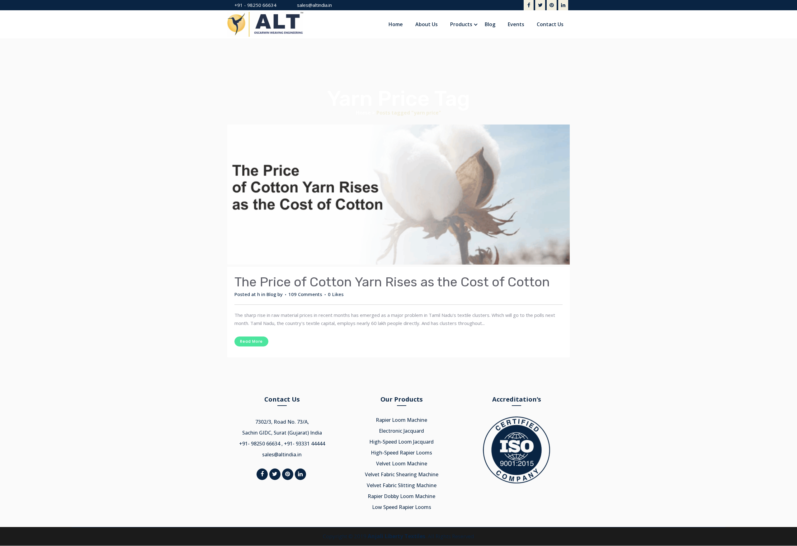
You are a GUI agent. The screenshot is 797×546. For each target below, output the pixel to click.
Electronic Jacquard (401, 430)
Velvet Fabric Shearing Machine (401, 474)
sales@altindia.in (314, 5)
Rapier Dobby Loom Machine (401, 496)
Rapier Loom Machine (401, 420)
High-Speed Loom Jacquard (401, 441)
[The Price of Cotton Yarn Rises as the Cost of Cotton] (398, 196)
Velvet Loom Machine (401, 463)
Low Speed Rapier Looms (401, 507)
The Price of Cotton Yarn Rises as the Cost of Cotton (392, 282)
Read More (251, 341)
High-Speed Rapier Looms (401, 452)
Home (363, 112)
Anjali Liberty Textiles (396, 536)
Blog (271, 294)
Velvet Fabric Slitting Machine (401, 485)
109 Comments (305, 294)
